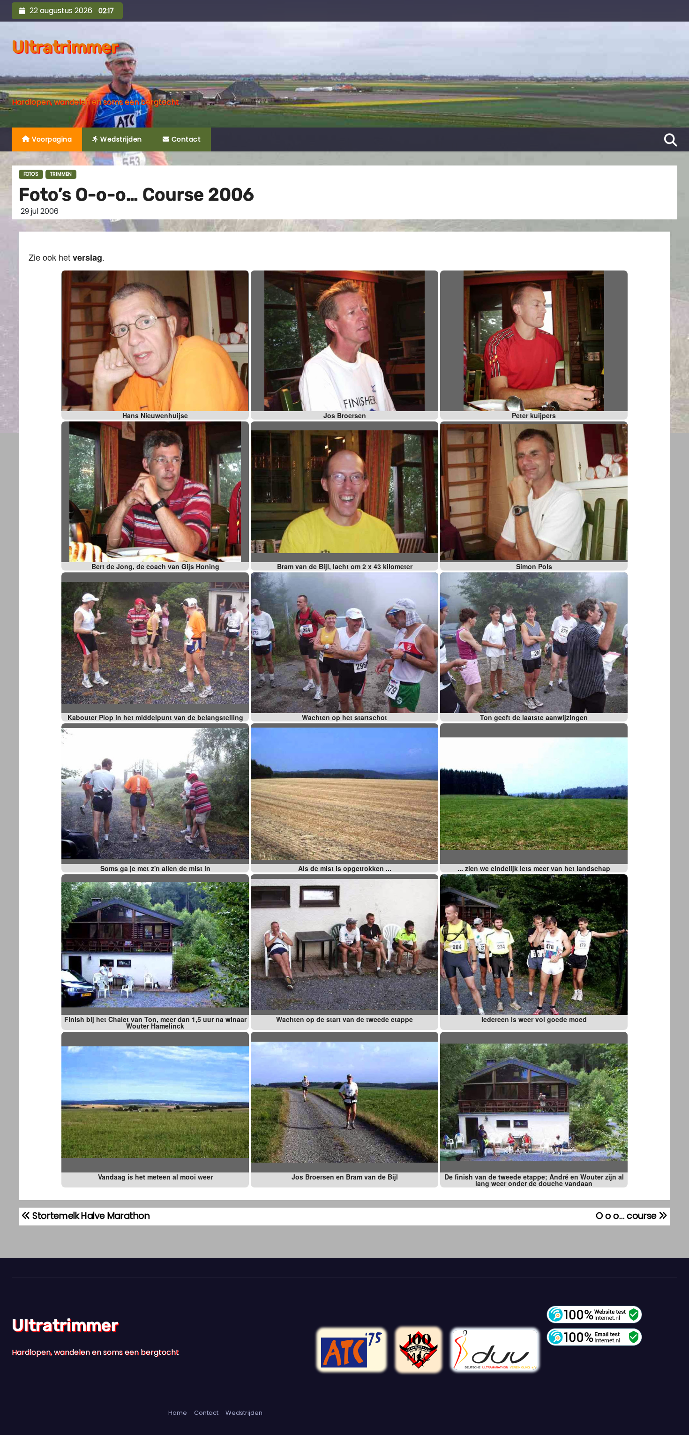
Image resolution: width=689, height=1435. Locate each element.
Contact (185, 139)
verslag (87, 257)
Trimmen (61, 174)
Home (177, 1412)
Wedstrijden (120, 139)
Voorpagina (51, 139)
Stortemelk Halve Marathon (90, 1216)
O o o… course (627, 1216)
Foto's (30, 174)
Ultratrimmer (65, 47)
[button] (670, 138)
